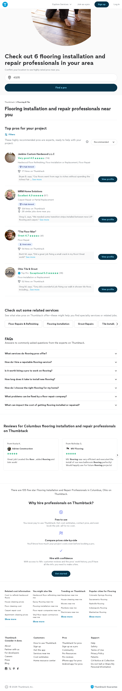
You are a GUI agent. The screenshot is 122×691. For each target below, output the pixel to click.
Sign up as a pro (70, 646)
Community (67, 650)
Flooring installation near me (45, 606)
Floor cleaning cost (13, 606)
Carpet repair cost (13, 610)
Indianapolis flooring (98, 608)
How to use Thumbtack (44, 643)
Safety (94, 646)
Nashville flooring (96, 604)
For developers (12, 653)
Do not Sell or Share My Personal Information (102, 665)
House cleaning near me (71, 599)
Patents (94, 657)
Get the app (39, 650)
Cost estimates (41, 657)
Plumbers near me (68, 608)
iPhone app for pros (72, 660)
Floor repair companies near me (46, 610)
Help (93, 643)
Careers (8, 656)
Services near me (41, 653)
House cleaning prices (14, 602)
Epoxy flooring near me (43, 602)
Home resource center (44, 660)
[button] (23, 273)
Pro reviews (67, 657)
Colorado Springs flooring (100, 595)
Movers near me (68, 604)
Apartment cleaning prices (16, 615)
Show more (10, 619)
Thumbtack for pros (72, 643)
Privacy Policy (97, 653)
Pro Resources (69, 653)
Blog (7, 663)
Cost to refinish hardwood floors (16, 596)
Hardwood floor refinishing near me (47, 596)
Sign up (37, 646)
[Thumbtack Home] (5, 4)
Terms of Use (97, 650)
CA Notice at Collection (102, 660)
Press (7, 660)
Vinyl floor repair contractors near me (45, 616)
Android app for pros (72, 664)
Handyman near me (69, 595)
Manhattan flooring (97, 612)
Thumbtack (10, 102)
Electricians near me (70, 612)
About (8, 646)
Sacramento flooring (98, 599)
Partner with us (12, 649)
